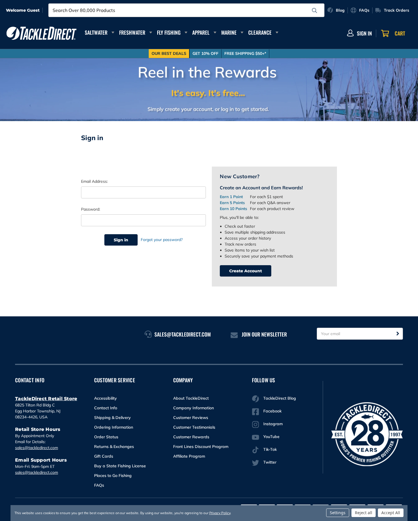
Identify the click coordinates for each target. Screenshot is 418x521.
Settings (337, 512)
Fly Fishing (169, 32)
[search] (314, 10)
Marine (229, 32)
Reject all (363, 512)
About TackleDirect (191, 398)
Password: (90, 209)
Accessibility (105, 398)
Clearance (260, 32)
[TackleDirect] (41, 33)
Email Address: (94, 181)
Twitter (269, 462)
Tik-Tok (270, 449)
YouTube (271, 436)
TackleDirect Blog (279, 398)
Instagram (273, 423)
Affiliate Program (189, 456)
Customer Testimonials (194, 427)
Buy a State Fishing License (120, 465)
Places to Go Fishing (113, 475)
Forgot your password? (162, 239)
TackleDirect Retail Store (46, 398)
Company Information (193, 407)
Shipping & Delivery (112, 417)
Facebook (272, 411)
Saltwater (96, 32)
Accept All (390, 512)
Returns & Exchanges (114, 446)
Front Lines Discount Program (200, 446)
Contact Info (105, 407)
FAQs (99, 485)
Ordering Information (113, 427)
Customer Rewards (191, 436)
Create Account (245, 270)
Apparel (201, 32)
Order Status (106, 436)
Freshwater (132, 32)
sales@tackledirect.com (36, 447)
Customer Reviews (190, 417)
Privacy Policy (219, 513)
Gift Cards (103, 456)
